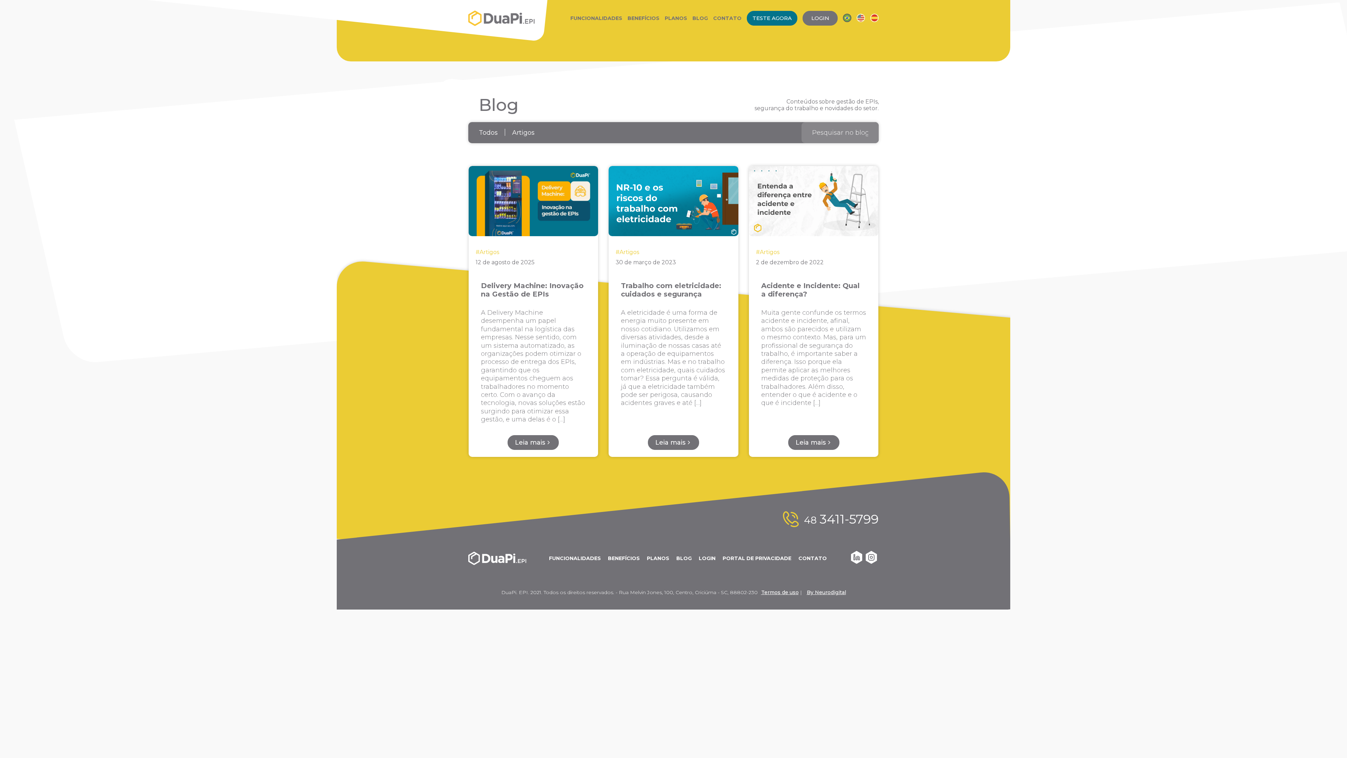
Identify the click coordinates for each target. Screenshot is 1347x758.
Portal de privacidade (757, 558)
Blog (700, 18)
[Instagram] (871, 562)
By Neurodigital (826, 592)
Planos (676, 18)
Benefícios (643, 18)
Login (707, 558)
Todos (488, 133)
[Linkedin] (856, 562)
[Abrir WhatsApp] (1329, 740)
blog (684, 558)
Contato (727, 18)
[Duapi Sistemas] (501, 18)
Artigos (523, 133)
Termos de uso (780, 592)
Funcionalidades (596, 18)
